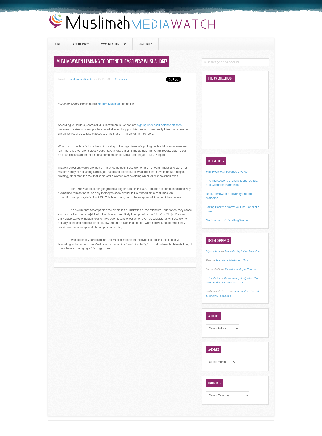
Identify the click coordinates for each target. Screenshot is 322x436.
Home (57, 44)
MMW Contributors (113, 44)
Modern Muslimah (109, 104)
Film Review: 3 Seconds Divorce (227, 171)
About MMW (81, 44)
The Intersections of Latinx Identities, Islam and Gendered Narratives (233, 182)
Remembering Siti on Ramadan (242, 251)
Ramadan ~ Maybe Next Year (231, 260)
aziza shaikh (213, 278)
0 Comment (121, 79)
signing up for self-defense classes (159, 125)
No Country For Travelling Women (227, 220)
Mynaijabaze (213, 251)
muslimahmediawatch (81, 79)
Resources (145, 44)
